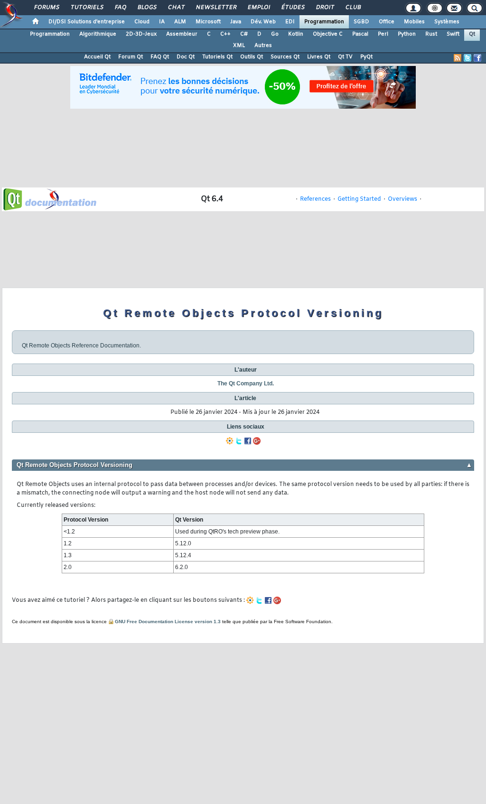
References (315, 199)
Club (352, 7)
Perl (383, 34)
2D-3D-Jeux (141, 34)
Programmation (324, 22)
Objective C (328, 34)
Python (407, 34)
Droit (325, 7)
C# (244, 34)
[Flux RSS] (457, 58)
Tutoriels (86, 7)
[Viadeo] (230, 441)
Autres (263, 45)
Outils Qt (251, 57)
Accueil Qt (97, 57)
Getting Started (359, 199)
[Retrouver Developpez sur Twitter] (467, 58)
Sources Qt (285, 57)
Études (292, 7)
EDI (290, 22)
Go (275, 34)
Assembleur (181, 34)
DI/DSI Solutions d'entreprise (86, 22)
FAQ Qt (159, 57)
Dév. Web (263, 22)
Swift (453, 34)
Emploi (258, 7)
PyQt (366, 57)
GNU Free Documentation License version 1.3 (168, 621)
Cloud (142, 22)
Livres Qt (318, 57)
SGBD (361, 22)
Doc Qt (186, 57)
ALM (180, 22)
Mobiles (414, 22)
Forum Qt (130, 57)
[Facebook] (248, 441)
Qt (472, 34)
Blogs (146, 7)
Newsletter (216, 7)
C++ (225, 34)
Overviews (402, 199)
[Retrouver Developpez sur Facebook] (477, 58)
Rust (431, 34)
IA (162, 22)
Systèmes (446, 22)
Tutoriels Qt (217, 57)
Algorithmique (97, 34)
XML (239, 45)
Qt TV (345, 57)
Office (386, 22)
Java (235, 22)
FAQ (120, 7)
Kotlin (295, 34)
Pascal (360, 34)
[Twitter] (239, 441)
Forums (46, 7)
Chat (176, 7)
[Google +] (257, 441)
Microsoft (208, 22)
